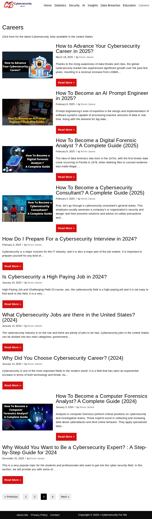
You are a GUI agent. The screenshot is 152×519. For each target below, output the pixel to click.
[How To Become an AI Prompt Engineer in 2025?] (27, 112)
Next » (65, 496)
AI (83, 5)
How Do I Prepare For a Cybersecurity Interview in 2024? (69, 239)
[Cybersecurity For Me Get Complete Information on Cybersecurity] (17, 4)
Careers (144, 5)
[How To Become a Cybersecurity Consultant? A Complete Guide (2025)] (27, 208)
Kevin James (86, 57)
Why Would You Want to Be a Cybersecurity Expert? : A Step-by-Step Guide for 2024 (74, 449)
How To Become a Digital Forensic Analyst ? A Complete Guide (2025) (97, 142)
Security (74, 5)
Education (129, 5)
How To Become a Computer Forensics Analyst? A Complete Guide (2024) (102, 398)
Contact (55, 515)
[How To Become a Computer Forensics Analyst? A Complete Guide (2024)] (27, 417)
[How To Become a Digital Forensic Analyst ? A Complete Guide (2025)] (27, 159)
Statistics (60, 5)
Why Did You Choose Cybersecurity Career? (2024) (63, 358)
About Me (22, 515)
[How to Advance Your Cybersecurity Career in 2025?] (27, 65)
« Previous (11, 496)
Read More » (65, 84)
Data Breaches (110, 5)
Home (48, 5)
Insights (93, 5)
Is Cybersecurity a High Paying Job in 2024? (54, 276)
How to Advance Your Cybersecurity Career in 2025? (98, 48)
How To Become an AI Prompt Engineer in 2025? (102, 95)
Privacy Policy (39, 515)
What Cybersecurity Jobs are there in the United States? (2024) (68, 317)
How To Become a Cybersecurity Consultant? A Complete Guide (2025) (100, 190)
